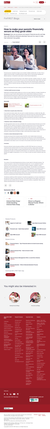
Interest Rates (39, 355)
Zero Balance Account (19, 361)
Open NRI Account (41, 228)
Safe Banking (6, 342)
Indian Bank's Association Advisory (30, 332)
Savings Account (23, 11)
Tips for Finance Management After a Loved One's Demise (25, 257)
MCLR (38, 327)
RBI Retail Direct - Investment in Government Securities (41, 378)
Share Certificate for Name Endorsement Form (41, 345)
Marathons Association (41, 336)
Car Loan (6, 13)
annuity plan (21, 152)
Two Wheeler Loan (23, 13)
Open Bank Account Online (39, 223)
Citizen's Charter (7, 349)
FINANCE (16, 7)
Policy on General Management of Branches (7, 345)
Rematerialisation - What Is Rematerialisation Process (24, 264)
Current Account (18, 336)
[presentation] (5, 298)
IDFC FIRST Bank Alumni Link (29, 375)
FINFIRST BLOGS (10, 7)
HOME (5, 7)
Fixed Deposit (17, 340)
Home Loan (39, 11)
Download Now (10, 274)
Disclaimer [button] (36, 414)
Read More (12, 244)
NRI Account (17, 355)
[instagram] (18, 394)
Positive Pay (28, 368)
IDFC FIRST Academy (8, 347)
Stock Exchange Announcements (29, 335)
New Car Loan (18, 351)
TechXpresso (39, 338)
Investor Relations (7, 324)
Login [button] (42, 2)
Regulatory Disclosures (30, 320)
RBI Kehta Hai (39, 329)
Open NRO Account (41, 234)
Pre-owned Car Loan (19, 353)
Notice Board (28, 322)
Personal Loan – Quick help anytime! (19, 228)
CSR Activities (28, 326)
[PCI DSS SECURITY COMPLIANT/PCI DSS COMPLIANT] (34, 399)
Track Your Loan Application (29, 359)
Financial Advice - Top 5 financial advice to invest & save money (26, 243)
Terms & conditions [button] (44, 415)
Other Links (7, 408)
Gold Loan (17, 359)
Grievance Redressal (8, 333)
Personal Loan (32, 11)
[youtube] (14, 394)
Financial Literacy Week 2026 (29, 353)
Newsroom (6, 332)
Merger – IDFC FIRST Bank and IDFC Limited (41, 321)
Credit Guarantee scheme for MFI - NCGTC (29, 337)
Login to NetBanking (30, 366)
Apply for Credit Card (15, 223)
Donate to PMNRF (40, 364)
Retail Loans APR (40, 353)
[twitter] (7, 394)
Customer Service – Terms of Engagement (8, 340)
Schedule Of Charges (41, 349)
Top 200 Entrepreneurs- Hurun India (41, 341)
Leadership (6, 321)
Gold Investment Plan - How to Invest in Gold (21, 250)
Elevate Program (40, 375)
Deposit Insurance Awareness (29, 356)
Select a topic (37, 18)
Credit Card (15, 11)
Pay (37, 2)
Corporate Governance (8, 326)
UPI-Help (38, 369)
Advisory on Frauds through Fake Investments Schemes (30, 348)
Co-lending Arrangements (28, 381)
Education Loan (13, 13)
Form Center (39, 326)
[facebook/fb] (4, 394)
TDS (38, 348)
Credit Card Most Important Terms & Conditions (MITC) (29, 341)
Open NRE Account (15, 234)
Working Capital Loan (19, 349)
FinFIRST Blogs (40, 356)
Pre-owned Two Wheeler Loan (18, 346)
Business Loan (18, 327)
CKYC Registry (29, 373)
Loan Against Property (19, 343)
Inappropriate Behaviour (28, 384)
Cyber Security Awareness (40, 367)
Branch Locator (40, 351)
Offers (38, 358)
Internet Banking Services (40, 361)
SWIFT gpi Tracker (29, 351)
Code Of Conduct (7, 328)
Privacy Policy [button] (39, 415)
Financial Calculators (41, 363)
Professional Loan (18, 329)
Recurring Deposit (18, 341)
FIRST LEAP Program (41, 374)
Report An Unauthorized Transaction (6, 336)
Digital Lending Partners (29, 378)
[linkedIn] (10, 394)
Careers (5, 323)
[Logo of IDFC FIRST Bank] (7, 2)
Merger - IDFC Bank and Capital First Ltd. (41, 324)
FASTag (16, 338)
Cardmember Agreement (28, 345)
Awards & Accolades (8, 330)
